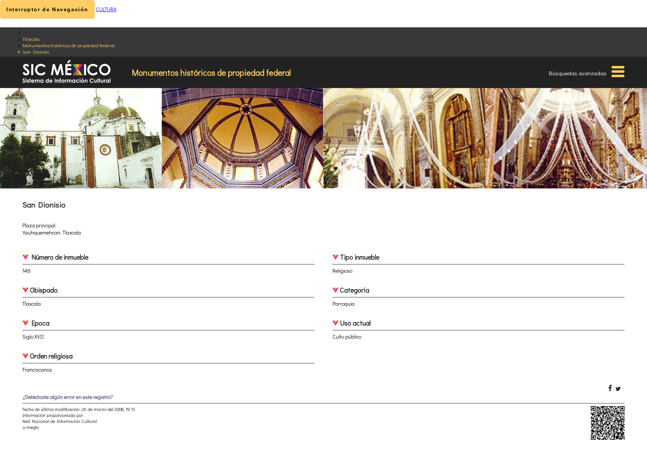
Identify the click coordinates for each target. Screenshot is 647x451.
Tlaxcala (31, 39)
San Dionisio (35, 51)
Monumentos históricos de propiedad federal (68, 45)
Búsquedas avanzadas (578, 73)
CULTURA (106, 9)
